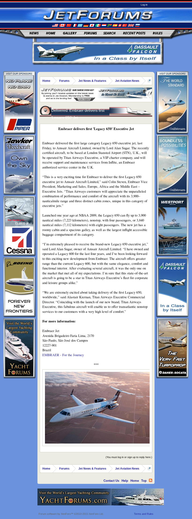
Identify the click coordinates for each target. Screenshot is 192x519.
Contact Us (111, 480)
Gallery (70, 33)
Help (125, 480)
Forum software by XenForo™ (71, 513)
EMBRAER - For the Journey (63, 355)
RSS (150, 480)
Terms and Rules (143, 513)
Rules (157, 33)
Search (109, 33)
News (34, 33)
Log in (144, 4)
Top (144, 480)
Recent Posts (134, 33)
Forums (90, 33)
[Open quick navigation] (149, 80)
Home (50, 33)
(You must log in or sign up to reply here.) (129, 457)
